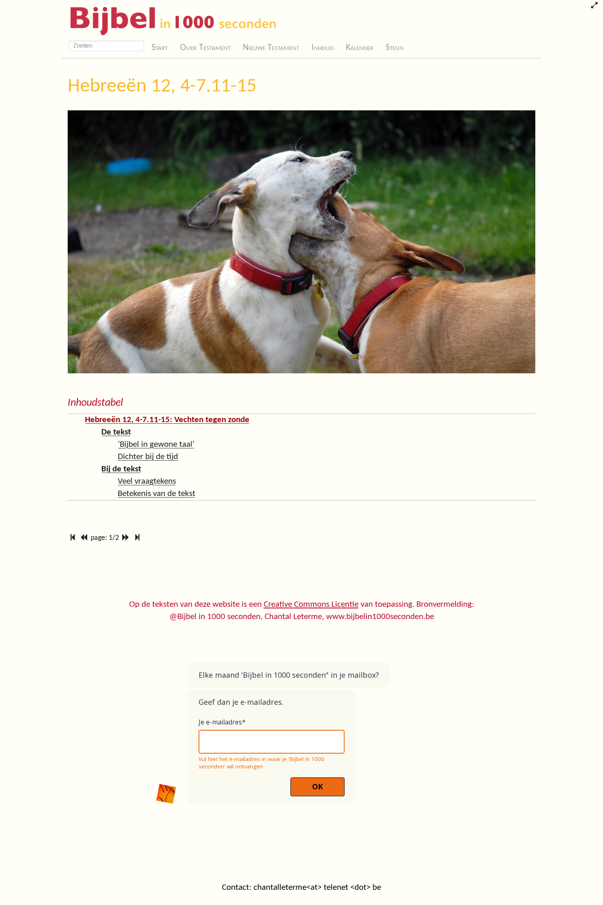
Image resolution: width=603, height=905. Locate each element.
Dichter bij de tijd (148, 456)
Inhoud (322, 47)
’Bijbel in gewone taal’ (156, 444)
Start (159, 47)
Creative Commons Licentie (311, 604)
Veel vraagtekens (147, 481)
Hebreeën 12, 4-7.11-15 (162, 86)
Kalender (359, 47)
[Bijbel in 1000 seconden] (170, 19)
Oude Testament (205, 47)
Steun (395, 47)
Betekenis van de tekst (156, 493)
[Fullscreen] (594, 6)
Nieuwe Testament (271, 47)
